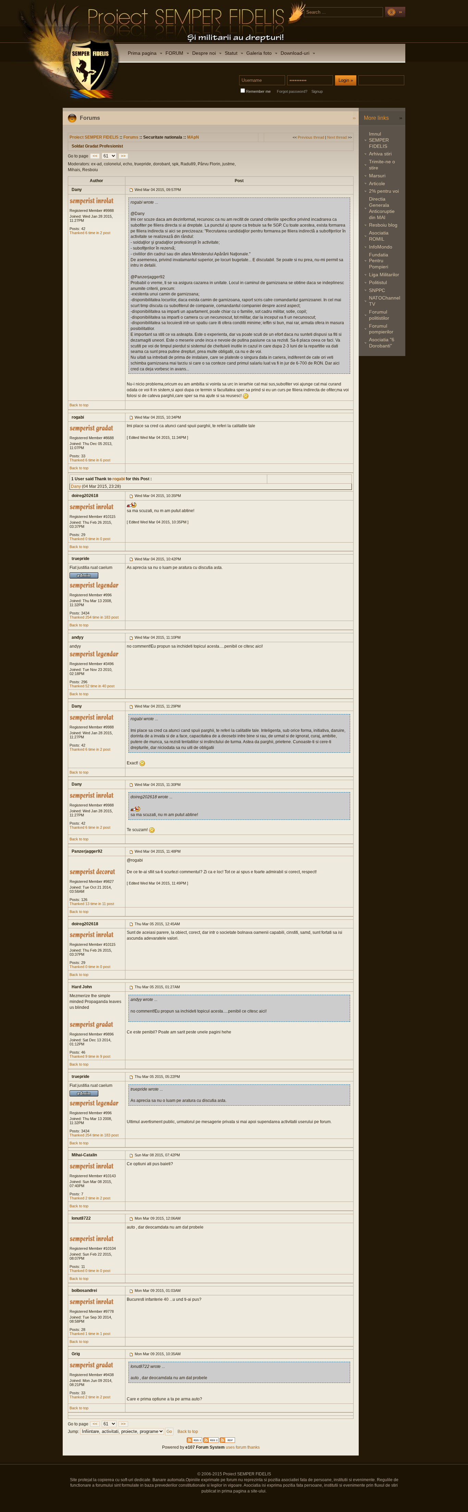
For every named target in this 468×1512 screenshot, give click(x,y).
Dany (76, 486)
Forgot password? (292, 91)
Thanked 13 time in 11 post (92, 904)
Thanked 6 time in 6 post (90, 460)
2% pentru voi (384, 191)
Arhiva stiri (380, 153)
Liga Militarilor (384, 274)
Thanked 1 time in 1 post (90, 1334)
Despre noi (204, 53)
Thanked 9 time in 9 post (90, 1056)
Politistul (378, 282)
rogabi (118, 479)
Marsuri (377, 175)
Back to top (79, 405)
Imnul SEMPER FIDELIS (379, 140)
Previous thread (311, 137)
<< (94, 156)
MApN (193, 137)
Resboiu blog (383, 225)
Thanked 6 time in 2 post (90, 233)
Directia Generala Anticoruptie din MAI (382, 208)
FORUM (174, 53)
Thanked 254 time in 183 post (94, 617)
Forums (130, 137)
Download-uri (295, 53)
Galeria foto (259, 53)
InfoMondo (380, 247)
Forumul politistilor (379, 315)
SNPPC (377, 290)
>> (123, 156)
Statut (231, 53)
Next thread (337, 137)
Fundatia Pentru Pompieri (378, 261)
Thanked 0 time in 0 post (90, 539)
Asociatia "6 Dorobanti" (381, 342)
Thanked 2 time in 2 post (90, 1198)
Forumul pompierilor (381, 329)
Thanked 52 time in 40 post (92, 686)
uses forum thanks (242, 1447)
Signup (317, 91)
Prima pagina (142, 53)
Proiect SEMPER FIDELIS (94, 137)
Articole (377, 183)
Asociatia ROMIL (379, 236)
